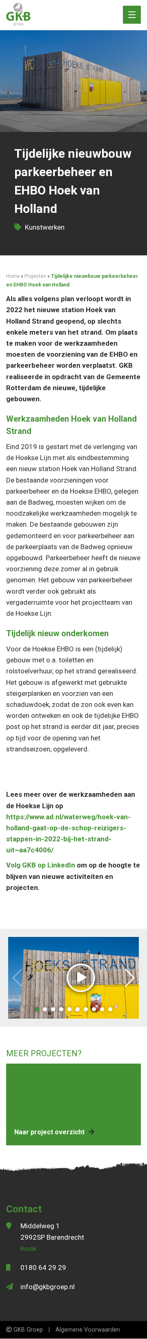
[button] (37, 1009)
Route (28, 1248)
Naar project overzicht (49, 1132)
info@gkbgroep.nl (47, 1287)
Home (13, 276)
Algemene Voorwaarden (88, 1329)
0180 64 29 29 (43, 1267)
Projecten (35, 276)
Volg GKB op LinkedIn (40, 865)
